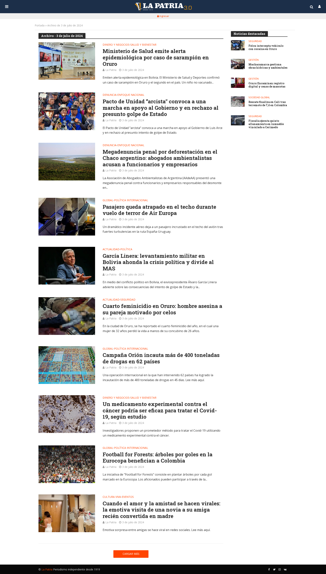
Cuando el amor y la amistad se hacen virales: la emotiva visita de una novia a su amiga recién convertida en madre (161, 509)
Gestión (253, 59)
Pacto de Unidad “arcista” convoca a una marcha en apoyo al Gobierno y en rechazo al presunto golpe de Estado (160, 107)
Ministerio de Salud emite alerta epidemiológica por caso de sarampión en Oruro (156, 57)
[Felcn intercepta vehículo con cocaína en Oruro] (238, 45)
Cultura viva (112, 497)
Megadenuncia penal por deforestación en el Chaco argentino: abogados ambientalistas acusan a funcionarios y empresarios (160, 158)
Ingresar (164, 16)
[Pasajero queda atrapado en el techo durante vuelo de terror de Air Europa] (66, 217)
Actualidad (111, 249)
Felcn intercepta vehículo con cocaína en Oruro (265, 47)
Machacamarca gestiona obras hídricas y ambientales (267, 66)
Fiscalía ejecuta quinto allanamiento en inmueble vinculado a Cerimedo (266, 124)
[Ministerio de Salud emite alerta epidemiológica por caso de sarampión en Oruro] (66, 61)
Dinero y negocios (116, 44)
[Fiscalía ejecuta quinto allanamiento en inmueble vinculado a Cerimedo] (238, 120)
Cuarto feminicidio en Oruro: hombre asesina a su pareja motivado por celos (162, 309)
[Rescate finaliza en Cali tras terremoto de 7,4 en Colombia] (238, 101)
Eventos (128, 497)
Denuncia (109, 95)
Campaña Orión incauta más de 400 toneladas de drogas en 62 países (161, 358)
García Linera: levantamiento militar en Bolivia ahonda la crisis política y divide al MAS (158, 262)
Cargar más (131, 554)
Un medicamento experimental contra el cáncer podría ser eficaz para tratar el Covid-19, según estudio (160, 410)
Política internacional (131, 200)
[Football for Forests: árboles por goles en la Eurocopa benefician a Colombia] (66, 464)
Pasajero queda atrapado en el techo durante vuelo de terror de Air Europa (159, 210)
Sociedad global (259, 97)
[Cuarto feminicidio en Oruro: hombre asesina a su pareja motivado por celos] (66, 316)
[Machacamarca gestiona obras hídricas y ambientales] (238, 64)
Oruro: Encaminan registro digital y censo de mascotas (266, 85)
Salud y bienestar (143, 44)
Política (126, 249)
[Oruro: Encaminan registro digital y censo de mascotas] (238, 83)
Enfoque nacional (130, 95)
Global (108, 200)
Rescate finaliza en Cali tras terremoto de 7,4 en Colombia (267, 104)
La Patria (110, 70)
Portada (40, 25)
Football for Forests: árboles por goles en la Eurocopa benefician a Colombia (157, 457)
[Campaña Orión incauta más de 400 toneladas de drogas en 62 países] (66, 365)
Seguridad (127, 299)
